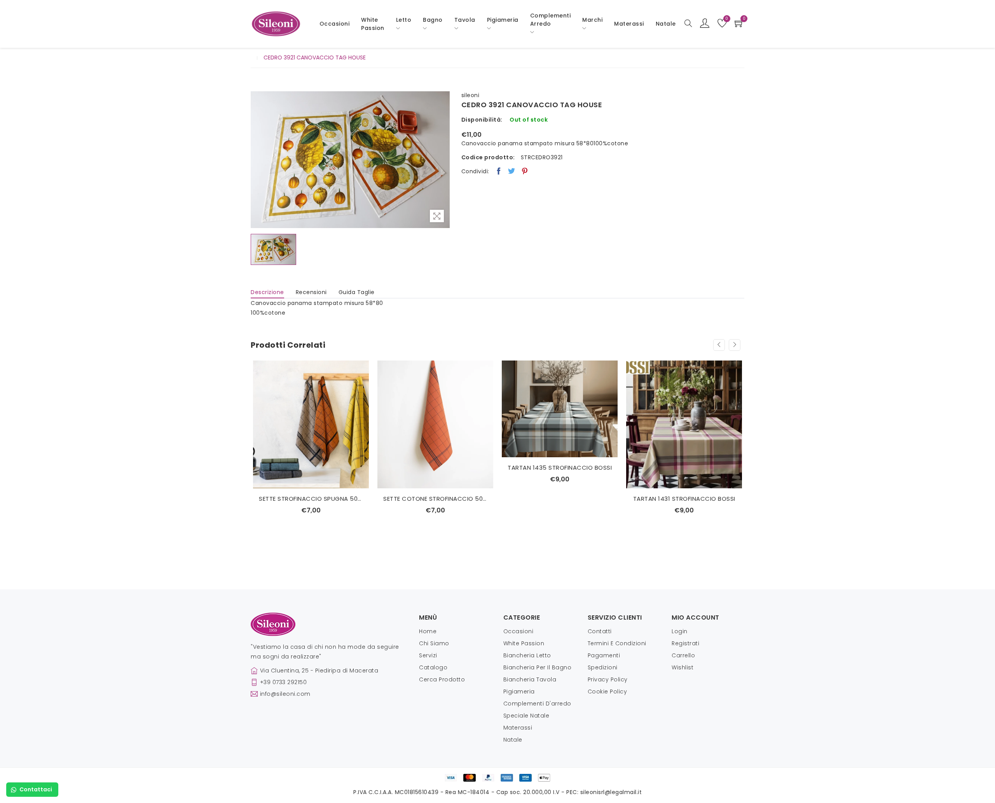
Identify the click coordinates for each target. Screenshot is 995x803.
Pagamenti (604, 655)
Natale (512, 740)
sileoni (470, 95)
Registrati (685, 643)
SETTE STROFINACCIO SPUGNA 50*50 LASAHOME (311, 499)
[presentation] (719, 345)
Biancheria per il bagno (537, 667)
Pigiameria (519, 691)
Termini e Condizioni (617, 643)
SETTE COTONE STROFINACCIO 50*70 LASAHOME (435, 499)
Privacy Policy (608, 679)
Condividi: (475, 171)
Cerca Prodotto (442, 679)
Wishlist (682, 667)
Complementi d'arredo (537, 703)
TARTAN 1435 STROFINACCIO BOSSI (560, 467)
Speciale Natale (526, 715)
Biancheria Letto (527, 655)
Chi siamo (434, 643)
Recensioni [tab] (311, 292)
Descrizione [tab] (267, 292)
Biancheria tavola (530, 679)
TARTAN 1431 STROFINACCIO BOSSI (684, 499)
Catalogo (433, 667)
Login (680, 631)
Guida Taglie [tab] (357, 292)
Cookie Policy (607, 691)
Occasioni (334, 24)
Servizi (428, 655)
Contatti (600, 631)
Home (427, 631)
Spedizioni (603, 667)
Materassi (629, 24)
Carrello (683, 655)
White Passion (372, 24)
